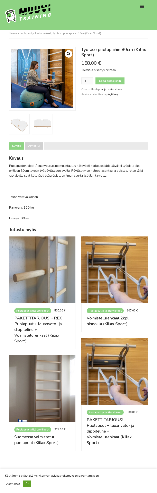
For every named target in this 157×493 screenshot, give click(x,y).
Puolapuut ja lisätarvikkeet (35, 33)
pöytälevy (113, 94)
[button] (68, 54)
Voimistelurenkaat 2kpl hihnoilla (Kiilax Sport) (108, 321)
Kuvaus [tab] (16, 146)
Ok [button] (27, 483)
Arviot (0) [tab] (34, 146)
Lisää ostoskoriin (110, 81)
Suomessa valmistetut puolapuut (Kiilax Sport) (36, 439)
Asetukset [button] (13, 484)
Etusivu (13, 33)
